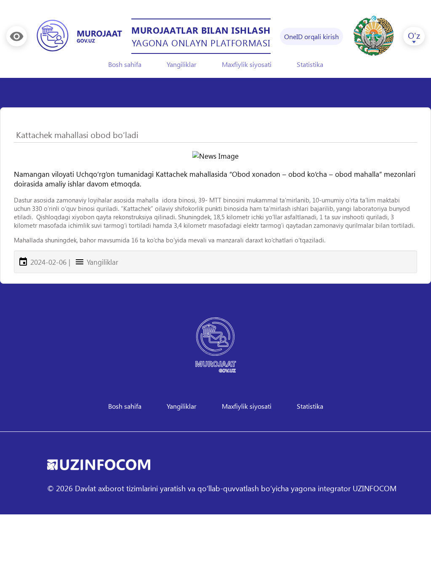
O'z (414, 35)
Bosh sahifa (124, 64)
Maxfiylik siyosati (246, 64)
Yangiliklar (182, 64)
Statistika (310, 64)
